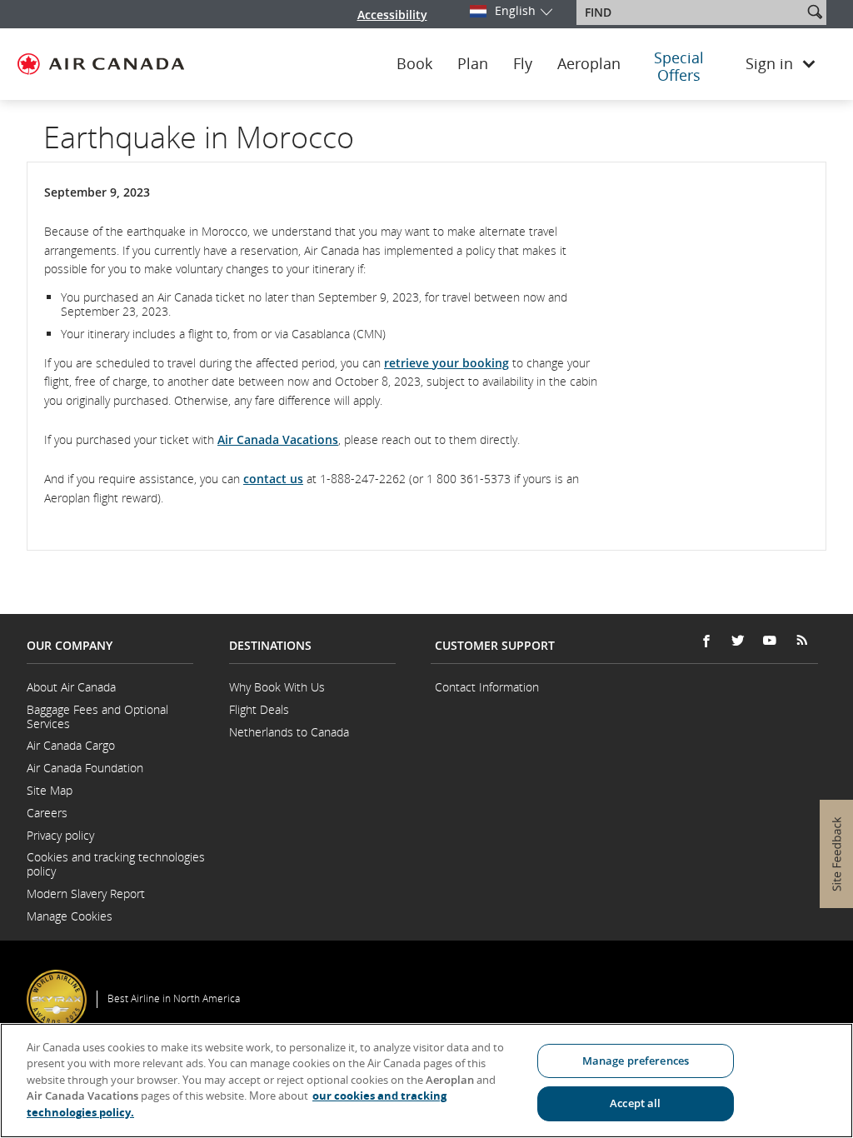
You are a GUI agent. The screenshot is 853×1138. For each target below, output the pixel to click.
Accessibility (392, 14)
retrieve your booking (446, 363)
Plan (472, 64)
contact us (273, 479)
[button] (814, 11)
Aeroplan (589, 64)
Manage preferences (635, 1060)
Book (414, 64)
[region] (426, 1080)
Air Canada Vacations (277, 439)
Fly (522, 64)
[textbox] (691, 12)
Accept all (635, 1103)
